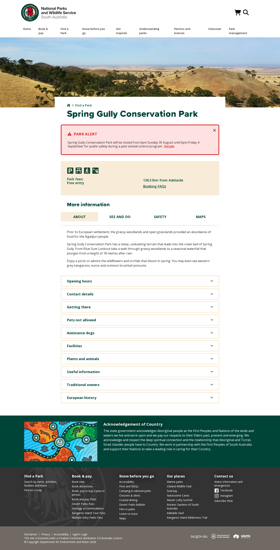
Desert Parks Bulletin (132, 504)
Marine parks (175, 482)
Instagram (226, 495)
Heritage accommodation (87, 508)
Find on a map (33, 490)
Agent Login (80, 534)
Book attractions (82, 486)
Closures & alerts (129, 495)
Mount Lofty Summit (180, 500)
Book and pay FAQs (84, 499)
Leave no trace (128, 514)
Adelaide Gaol (175, 513)
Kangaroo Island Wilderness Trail (187, 517)
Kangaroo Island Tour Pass (88, 513)
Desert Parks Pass (83, 504)
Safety (160, 216)
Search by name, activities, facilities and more (40, 483)
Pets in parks (127, 509)
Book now (78, 482)
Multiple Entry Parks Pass (87, 517)
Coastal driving (128, 500)
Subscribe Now (223, 501)
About (79, 216)
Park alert (85, 134)
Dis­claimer (30, 534)
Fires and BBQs (128, 486)
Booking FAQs (154, 186)
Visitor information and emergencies (228, 483)
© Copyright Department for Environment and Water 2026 (60, 542)
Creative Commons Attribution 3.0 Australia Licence (90, 538)
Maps (201, 216)
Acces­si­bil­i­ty (61, 534)
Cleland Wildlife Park (179, 486)
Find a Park (83, 105)
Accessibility (126, 482)
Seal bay (172, 491)
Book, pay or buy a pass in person (88, 492)
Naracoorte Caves (178, 495)
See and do (119, 216)
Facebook (226, 490)
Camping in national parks (135, 491)
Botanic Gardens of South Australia (183, 506)
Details (169, 146)
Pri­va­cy (45, 534)
